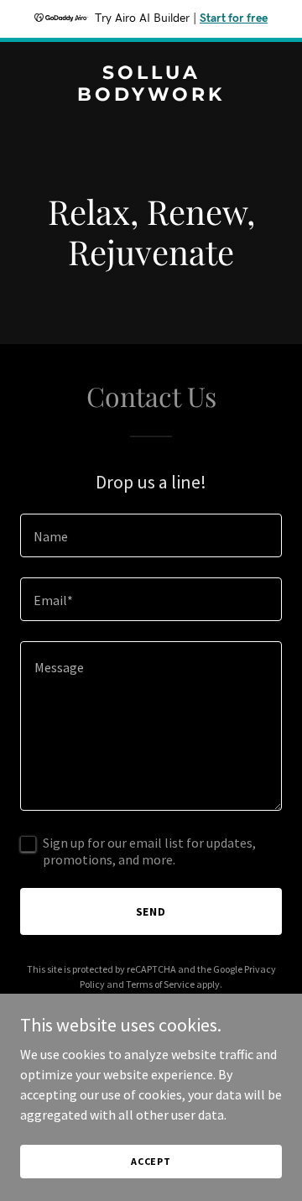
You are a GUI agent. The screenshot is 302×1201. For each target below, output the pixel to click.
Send (151, 911)
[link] (151, 95)
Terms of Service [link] (160, 984)
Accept (151, 1161)
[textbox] (151, 535)
